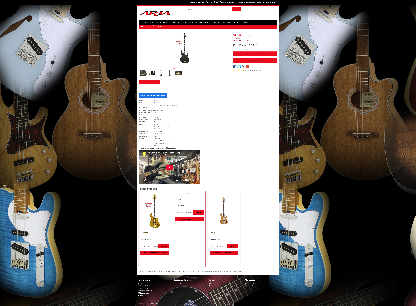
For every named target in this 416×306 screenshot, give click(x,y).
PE (182, 272)
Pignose (258, 2)
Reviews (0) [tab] (155, 82)
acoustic (216, 272)
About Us (141, 283)
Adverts (141, 295)
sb (166, 272)
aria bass (211, 272)
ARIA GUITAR (192, 272)
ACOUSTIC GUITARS (147, 22)
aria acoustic (224, 272)
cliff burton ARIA (175, 272)
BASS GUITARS (174, 22)
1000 (163, 272)
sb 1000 (159, 272)
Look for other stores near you (255, 61)
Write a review (256, 70)
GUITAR (185, 272)
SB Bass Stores (240, 2)
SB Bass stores (143, 293)
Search (149, 26)
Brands (212, 283)
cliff (169, 272)
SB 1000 (145, 233)
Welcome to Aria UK (145, 290)
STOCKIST (247, 22)
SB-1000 (144, 272)
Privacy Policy (143, 288)
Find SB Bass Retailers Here (153, 95)
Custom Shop (250, 2)
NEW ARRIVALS (236, 22)
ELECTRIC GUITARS (161, 22)
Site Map (177, 286)
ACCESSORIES (216, 22)
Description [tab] (144, 82)
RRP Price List (143, 286)
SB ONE (179, 199)
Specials (212, 286)
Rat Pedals (265, 2)
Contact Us (178, 283)
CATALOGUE (226, 22)
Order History (250, 286)
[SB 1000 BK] (185, 48)
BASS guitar (200, 272)
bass (206, 272)
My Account (249, 283)
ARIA (238, 38)
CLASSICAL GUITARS (187, 22)
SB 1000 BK (159, 26)
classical (231, 272)
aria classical (238, 272)
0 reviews (248, 70)
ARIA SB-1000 (152, 272)
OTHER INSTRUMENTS (202, 22)
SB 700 (214, 233)
